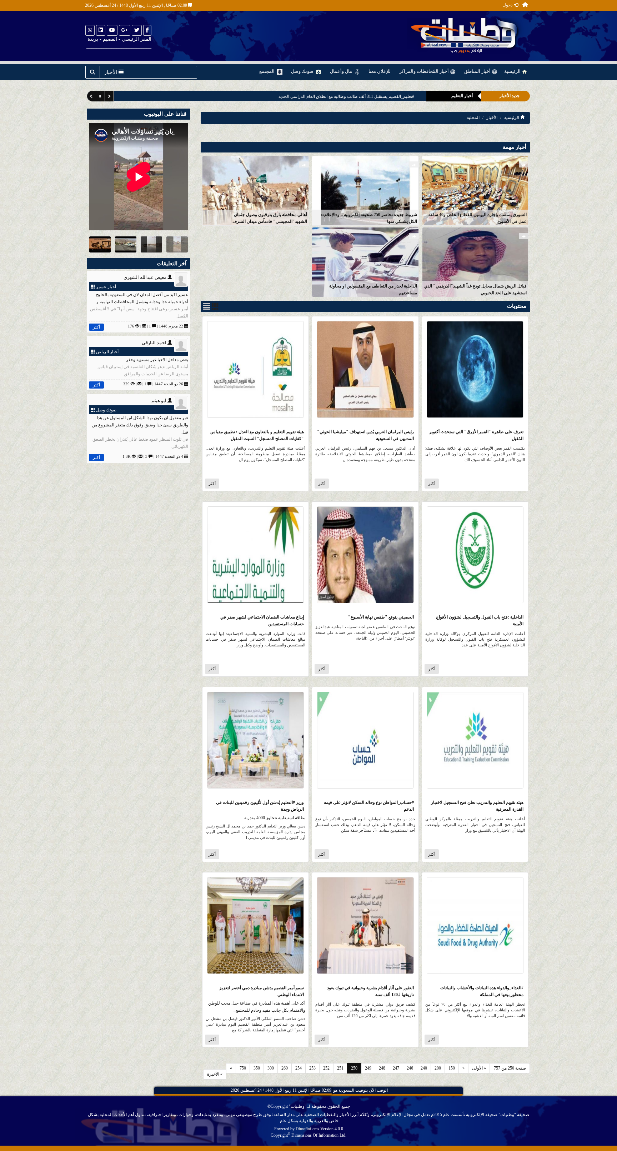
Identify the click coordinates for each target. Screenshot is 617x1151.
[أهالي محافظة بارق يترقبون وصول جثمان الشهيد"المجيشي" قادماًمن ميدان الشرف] (255, 190)
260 (284, 1068)
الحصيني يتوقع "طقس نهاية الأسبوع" (381, 617)
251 (340, 1068)
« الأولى (479, 1068)
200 (438, 1068)
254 (298, 1068)
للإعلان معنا (379, 71)
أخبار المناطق (478, 71)
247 (396, 1068)
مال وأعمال (341, 71)
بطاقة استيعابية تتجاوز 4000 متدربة (274, 817)
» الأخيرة (214, 1074)
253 (312, 1068)
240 (424, 1068)
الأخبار (491, 117)
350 (257, 1068)
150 (451, 1068)
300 (270, 1068)
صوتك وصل (303, 71)
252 (326, 1068)
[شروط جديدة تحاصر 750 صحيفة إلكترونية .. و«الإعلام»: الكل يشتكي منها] (365, 190)
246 (410, 1068)
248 (382, 1068)
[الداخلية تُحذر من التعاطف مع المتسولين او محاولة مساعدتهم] (365, 261)
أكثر (431, 483)
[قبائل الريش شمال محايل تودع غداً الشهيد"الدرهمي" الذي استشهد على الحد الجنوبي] (475, 261)
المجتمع (267, 71)
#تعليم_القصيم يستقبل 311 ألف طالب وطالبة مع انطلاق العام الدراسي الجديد (346, 96)
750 (243, 1068)
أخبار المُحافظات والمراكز (424, 71)
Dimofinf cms (307, 1128)
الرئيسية (513, 71)
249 (368, 1068)
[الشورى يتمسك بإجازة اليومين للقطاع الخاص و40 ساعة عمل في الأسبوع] (475, 190)
